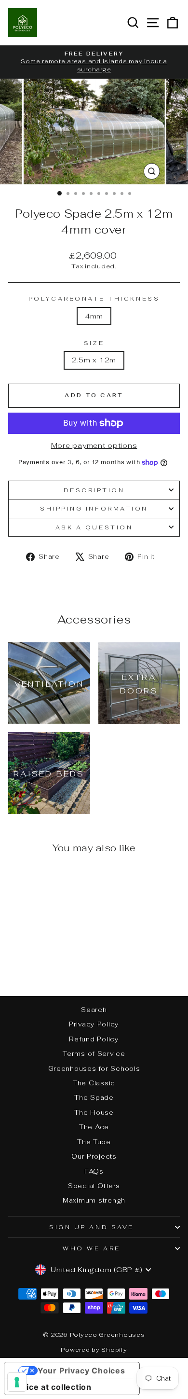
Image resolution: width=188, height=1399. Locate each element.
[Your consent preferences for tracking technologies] (17, 1382)
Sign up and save (91, 1227)
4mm (94, 315)
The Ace (94, 1126)
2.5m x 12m (94, 359)
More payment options (94, 445)
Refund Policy (94, 1039)
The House (94, 1112)
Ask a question (94, 527)
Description (94, 490)
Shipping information (94, 508)
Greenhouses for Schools (94, 1068)
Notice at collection (52, 1387)
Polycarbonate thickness (94, 298)
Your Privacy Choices (81, 1370)
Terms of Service (94, 1053)
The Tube (94, 1141)
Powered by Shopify (94, 1350)
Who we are (91, 1248)
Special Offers (94, 1185)
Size (94, 342)
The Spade (94, 1097)
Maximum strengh (94, 1200)
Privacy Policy (94, 1024)
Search (94, 1009)
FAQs (94, 1171)
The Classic (94, 1083)
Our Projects (94, 1156)
